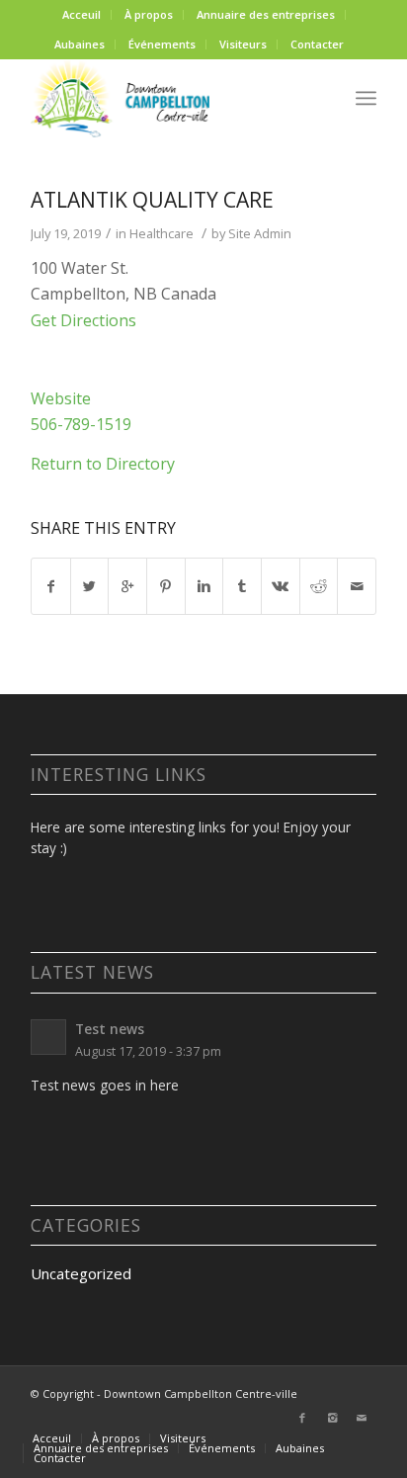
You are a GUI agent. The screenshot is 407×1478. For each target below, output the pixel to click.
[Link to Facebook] (302, 1418)
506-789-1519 (81, 424)
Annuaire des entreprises (266, 14)
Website (61, 398)
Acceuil (81, 14)
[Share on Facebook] (51, 586)
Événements (162, 44)
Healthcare (161, 233)
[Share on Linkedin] (204, 586)
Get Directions (83, 320)
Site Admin (259, 233)
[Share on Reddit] (319, 586)
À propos (148, 14)
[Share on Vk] (280, 586)
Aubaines (79, 44)
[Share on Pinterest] (166, 586)
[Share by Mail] (356, 586)
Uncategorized (81, 1273)
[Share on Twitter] (90, 586)
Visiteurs (243, 44)
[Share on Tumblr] (242, 586)
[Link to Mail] (361, 1418)
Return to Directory (103, 464)
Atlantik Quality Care (152, 200)
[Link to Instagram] (332, 1418)
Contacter (317, 44)
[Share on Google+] (127, 586)
